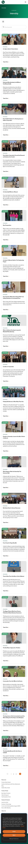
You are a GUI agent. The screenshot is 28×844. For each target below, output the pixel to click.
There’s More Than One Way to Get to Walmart (13, 576)
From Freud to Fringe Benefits (10, 543)
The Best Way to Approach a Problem (11, 647)
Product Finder (5, 790)
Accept (14, 831)
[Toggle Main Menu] (25, 2)
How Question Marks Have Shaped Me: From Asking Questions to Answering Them (13, 297)
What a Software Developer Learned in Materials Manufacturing (12, 331)
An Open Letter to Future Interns (10, 49)
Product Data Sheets (6, 782)
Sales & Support (5, 795)
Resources (4, 779)
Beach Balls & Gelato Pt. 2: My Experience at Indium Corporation (13, 119)
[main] (14, 388)
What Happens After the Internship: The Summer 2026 (12, 472)
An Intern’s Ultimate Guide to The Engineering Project (13, 261)
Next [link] (20, 774)
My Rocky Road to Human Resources (11, 508)
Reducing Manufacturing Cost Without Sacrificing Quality (12, 83)
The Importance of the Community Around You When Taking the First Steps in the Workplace (14, 717)
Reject (14, 835)
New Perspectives (7, 225)
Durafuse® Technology (6, 804)
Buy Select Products (6, 793)
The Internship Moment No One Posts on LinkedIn (12, 752)
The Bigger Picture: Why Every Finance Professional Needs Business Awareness (12, 612)
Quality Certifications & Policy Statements (11, 784)
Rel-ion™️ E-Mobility (6, 807)
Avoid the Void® (5, 802)
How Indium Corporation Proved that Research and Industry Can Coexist (14, 156)
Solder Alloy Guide (6, 787)
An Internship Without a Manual (10, 192)
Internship (5, 34)
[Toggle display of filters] (14, 21)
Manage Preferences (14, 838)
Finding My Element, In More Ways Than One (13, 401)
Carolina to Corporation (8, 366)
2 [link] (13, 774)
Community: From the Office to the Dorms (12, 681)
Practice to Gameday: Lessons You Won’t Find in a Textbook (14, 437)
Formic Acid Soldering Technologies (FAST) (11, 806)
